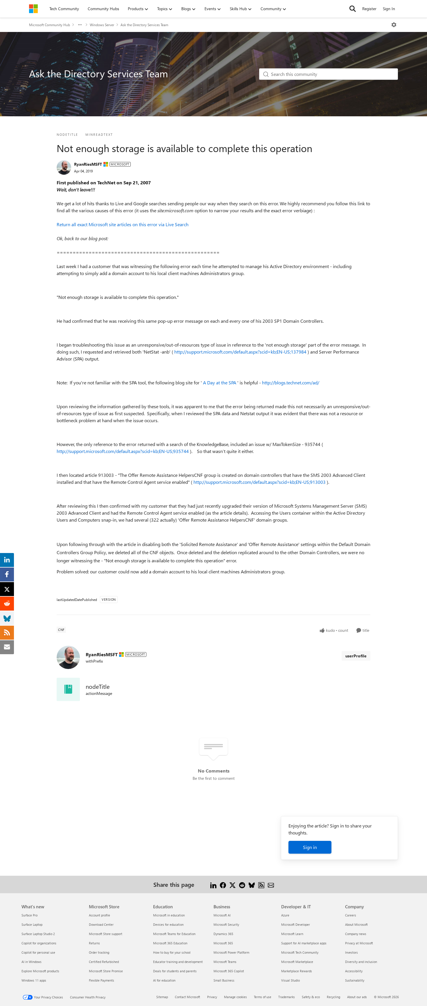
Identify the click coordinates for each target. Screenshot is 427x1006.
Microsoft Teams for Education (174, 934)
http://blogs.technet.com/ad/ (290, 382)
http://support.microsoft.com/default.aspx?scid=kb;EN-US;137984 (241, 352)
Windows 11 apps (33, 980)
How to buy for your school (172, 952)
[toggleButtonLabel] (394, 25)
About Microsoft (356, 924)
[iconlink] (68, 689)
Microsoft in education (169, 915)
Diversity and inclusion (361, 961)
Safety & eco (311, 997)
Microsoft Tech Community (299, 952)
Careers (350, 915)
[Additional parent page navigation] (79, 25)
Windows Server (102, 24)
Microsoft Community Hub (49, 24)
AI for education (164, 980)
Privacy (212, 997)
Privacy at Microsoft (359, 943)
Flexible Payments (101, 980)
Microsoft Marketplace (297, 961)
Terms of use (262, 997)
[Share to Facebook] (223, 884)
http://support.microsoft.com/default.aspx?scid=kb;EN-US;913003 (260, 482)
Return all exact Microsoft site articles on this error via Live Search (123, 224)
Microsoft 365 (223, 943)
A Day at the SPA (220, 382)
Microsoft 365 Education (170, 943)
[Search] (352, 8)
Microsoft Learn (292, 934)
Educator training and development (178, 961)
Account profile (99, 915)
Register (369, 8)
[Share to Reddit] (242, 884)
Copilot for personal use (38, 952)
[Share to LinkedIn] (213, 884)
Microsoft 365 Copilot (229, 971)
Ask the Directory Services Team (144, 24)
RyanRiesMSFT (88, 164)
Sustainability (354, 980)
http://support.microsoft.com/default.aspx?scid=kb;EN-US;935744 (123, 451)
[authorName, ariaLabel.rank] (64, 167)
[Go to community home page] (33, 8)
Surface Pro (29, 915)
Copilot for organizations (38, 943)
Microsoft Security (226, 924)
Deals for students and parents (175, 971)
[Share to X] (232, 884)
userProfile (356, 656)
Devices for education (168, 924)
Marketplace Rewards (296, 971)
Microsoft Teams (225, 961)
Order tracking (99, 952)
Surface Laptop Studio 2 (38, 934)
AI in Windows (31, 961)
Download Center (101, 924)
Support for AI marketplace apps (303, 943)
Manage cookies (235, 997)
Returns (94, 943)
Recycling (333, 997)
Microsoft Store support (105, 934)
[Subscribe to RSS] (261, 884)
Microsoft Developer (295, 924)
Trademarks (286, 997)
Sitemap (162, 997)
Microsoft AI (222, 915)
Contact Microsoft (187, 997)
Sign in (310, 847)
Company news (355, 934)
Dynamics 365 (223, 934)
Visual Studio (290, 980)
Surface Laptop (31, 924)
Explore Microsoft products (40, 971)
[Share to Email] (271, 884)
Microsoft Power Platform (231, 952)
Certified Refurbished (104, 961)
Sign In (389, 8)
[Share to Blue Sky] (252, 884)
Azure (285, 915)
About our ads (357, 997)
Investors (351, 952)
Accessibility (354, 971)
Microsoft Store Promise (106, 971)
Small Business (224, 980)
